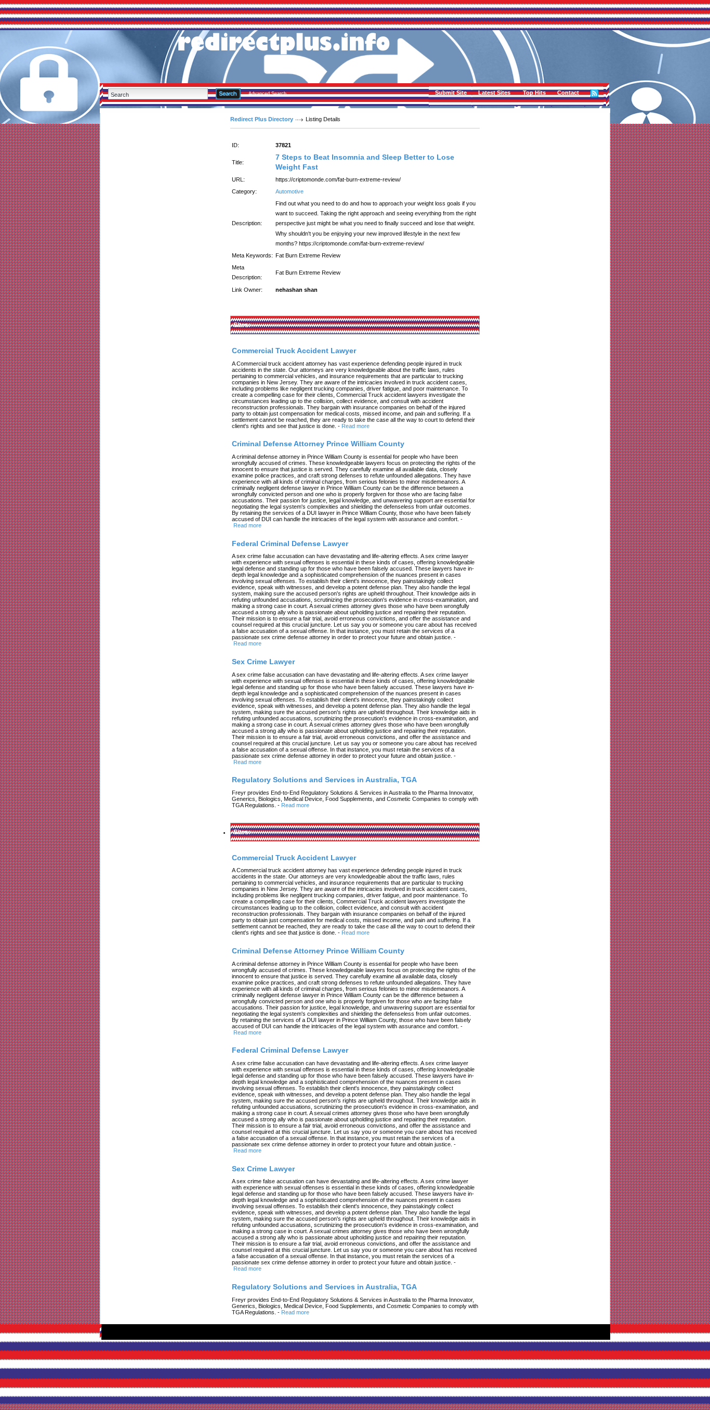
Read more (355, 426)
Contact (568, 92)
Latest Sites (494, 92)
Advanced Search (267, 93)
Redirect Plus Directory (261, 119)
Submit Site (451, 92)
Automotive (289, 191)
